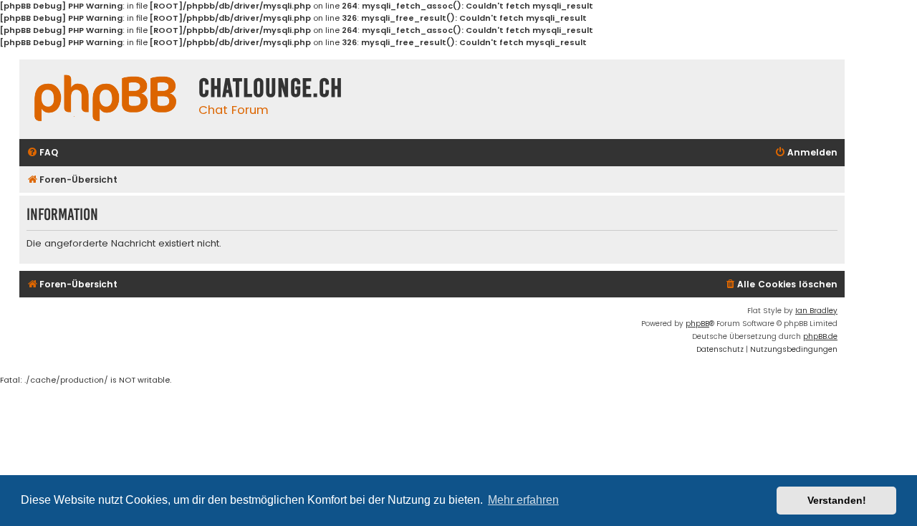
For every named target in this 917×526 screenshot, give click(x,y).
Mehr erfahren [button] (523, 500)
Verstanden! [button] (836, 500)
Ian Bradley (816, 310)
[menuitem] (42, 153)
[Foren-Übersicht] (105, 98)
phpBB (697, 323)
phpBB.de (820, 336)
